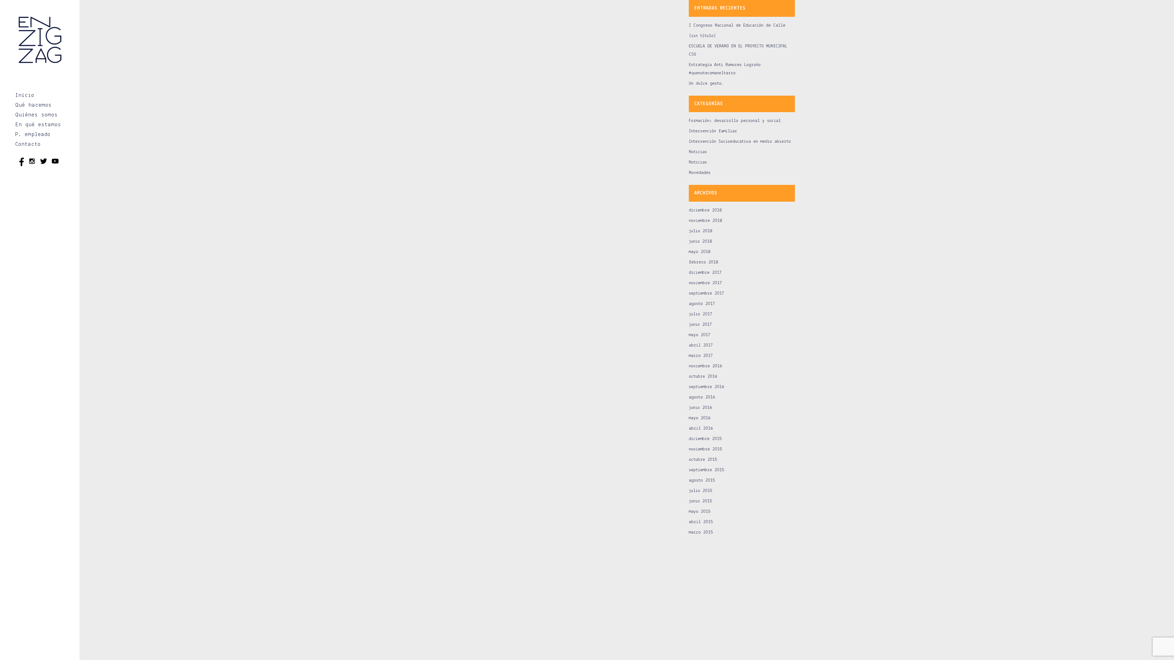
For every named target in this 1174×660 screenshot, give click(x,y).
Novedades (700, 172)
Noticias (698, 152)
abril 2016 (701, 428)
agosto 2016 (702, 397)
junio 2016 (700, 407)
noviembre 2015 (705, 449)
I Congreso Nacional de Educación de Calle (737, 25)
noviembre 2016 (705, 366)
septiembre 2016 (706, 387)
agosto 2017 (702, 304)
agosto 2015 (702, 480)
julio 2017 (700, 314)
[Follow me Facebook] (20, 162)
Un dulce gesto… (706, 83)
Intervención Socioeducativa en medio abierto (740, 141)
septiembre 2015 (706, 470)
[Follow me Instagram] (32, 162)
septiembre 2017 (706, 293)
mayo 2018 (700, 252)
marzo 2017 (701, 356)
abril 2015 (701, 522)
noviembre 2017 (705, 283)
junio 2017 (700, 324)
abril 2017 (701, 345)
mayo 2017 (700, 335)
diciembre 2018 (705, 210)
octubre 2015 (703, 459)
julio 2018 (700, 231)
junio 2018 (700, 241)
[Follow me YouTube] (55, 162)
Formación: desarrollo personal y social (735, 121)
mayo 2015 (700, 511)
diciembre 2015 (705, 439)
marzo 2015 (701, 532)
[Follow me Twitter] (44, 162)
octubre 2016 (703, 376)
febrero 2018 (703, 262)
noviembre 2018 (705, 220)
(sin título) (702, 36)
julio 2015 (700, 491)
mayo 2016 (700, 418)
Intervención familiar (713, 131)
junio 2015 (700, 501)
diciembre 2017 (705, 272)
